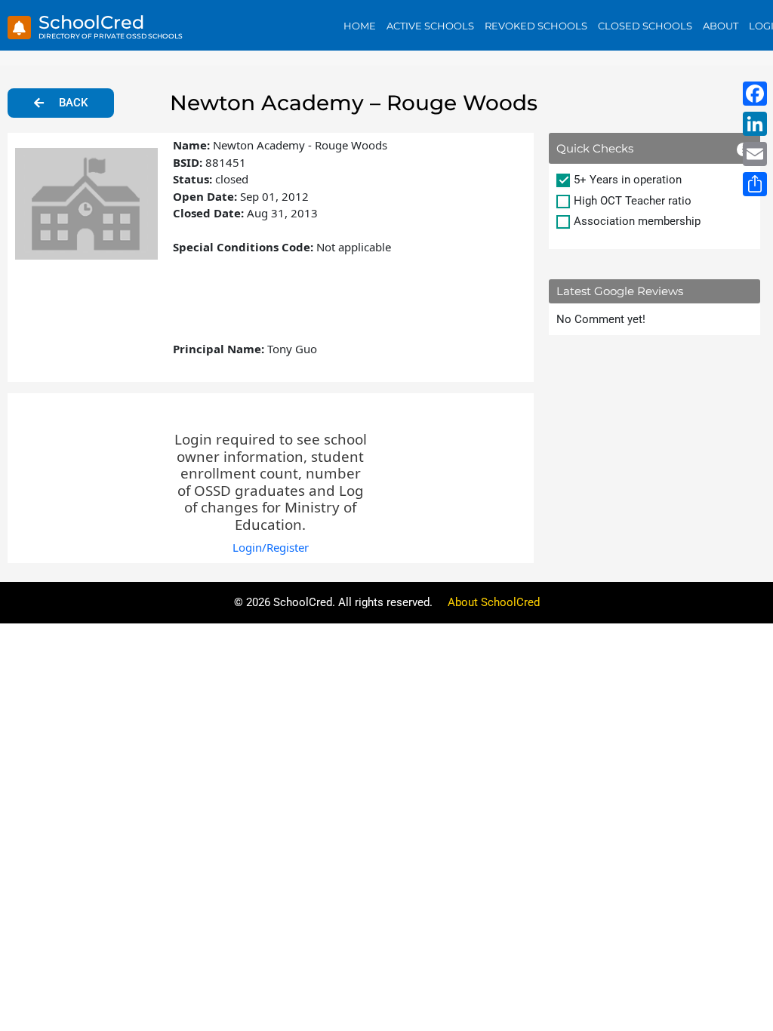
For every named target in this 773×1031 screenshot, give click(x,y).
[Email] (755, 154)
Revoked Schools (536, 26)
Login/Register (271, 547)
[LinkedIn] (755, 124)
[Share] (755, 184)
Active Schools (430, 26)
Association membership (637, 221)
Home (359, 26)
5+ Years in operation (628, 179)
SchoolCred (91, 22)
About (720, 26)
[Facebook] (755, 93)
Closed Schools (645, 26)
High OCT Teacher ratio (632, 201)
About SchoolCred (494, 602)
